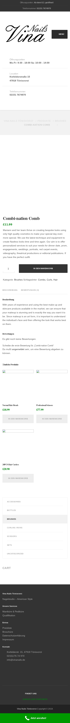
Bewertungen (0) (30, 290)
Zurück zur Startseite (35, 699)
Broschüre (7, 632)
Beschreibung (10, 290)
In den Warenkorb (43, 268)
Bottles (11, 510)
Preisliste (7, 628)
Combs (41, 279)
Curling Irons (14, 528)
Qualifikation (8, 615)
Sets (9, 545)
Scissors (12, 536)
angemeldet (18, 349)
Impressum (8, 639)
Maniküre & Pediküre (13, 611)
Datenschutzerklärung (13, 635)
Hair (55, 279)
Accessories (14, 502)
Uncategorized (15, 554)
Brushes (18, 279)
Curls (49, 279)
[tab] (11, 290)
